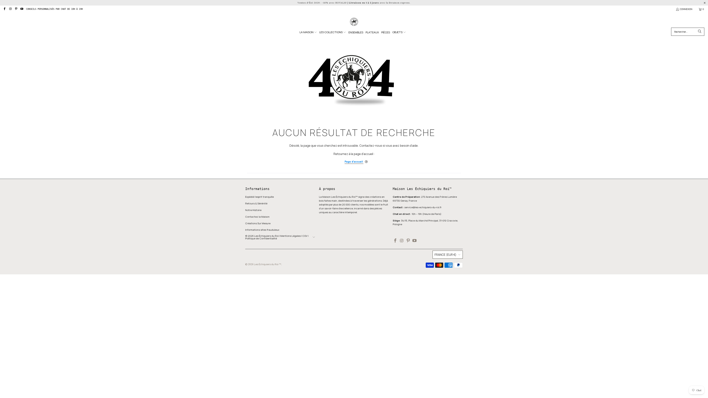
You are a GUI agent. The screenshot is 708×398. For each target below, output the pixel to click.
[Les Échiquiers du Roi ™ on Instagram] (10, 9)
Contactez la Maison (257, 216)
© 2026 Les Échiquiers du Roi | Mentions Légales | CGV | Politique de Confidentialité (276, 237)
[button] (308, 32)
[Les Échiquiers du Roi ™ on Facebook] (4, 9)
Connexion (686, 9)
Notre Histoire (253, 210)
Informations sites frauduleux (262, 229)
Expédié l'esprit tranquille (259, 196)
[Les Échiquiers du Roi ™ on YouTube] (21, 9)
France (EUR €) (445, 255)
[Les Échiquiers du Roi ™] (354, 22)
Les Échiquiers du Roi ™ (267, 264)
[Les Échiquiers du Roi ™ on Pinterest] (16, 9)
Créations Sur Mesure (257, 223)
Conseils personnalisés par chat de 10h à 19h (54, 9)
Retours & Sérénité (256, 203)
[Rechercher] (699, 32)
